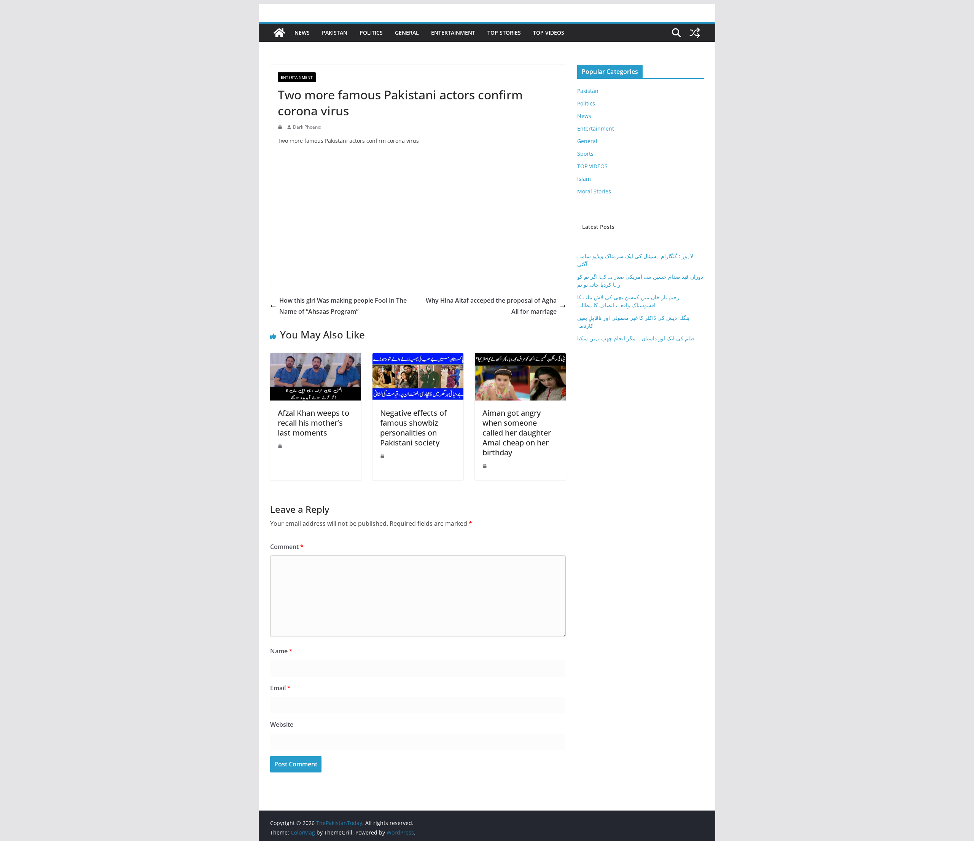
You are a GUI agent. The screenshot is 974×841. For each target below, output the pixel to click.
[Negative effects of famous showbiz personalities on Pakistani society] (417, 358)
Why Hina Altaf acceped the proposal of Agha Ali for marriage (491, 306)
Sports (585, 153)
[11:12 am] (383, 456)
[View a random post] (695, 33)
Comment (287, 547)
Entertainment (453, 32)
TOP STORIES (504, 32)
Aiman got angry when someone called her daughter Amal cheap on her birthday (516, 433)
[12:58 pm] (485, 466)
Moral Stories (594, 191)
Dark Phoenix (307, 127)
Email (280, 688)
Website (281, 724)
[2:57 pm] (281, 127)
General (407, 32)
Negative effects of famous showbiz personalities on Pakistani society (413, 428)
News (302, 32)
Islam (584, 178)
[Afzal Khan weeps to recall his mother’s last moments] (315, 358)
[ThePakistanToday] (279, 33)
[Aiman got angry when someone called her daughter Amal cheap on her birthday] (520, 358)
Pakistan (334, 32)
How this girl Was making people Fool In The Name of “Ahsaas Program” (343, 306)
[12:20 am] (281, 446)
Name (281, 651)
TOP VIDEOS (548, 32)
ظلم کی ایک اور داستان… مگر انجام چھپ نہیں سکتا (635, 338)
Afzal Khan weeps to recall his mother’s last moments (313, 423)
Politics (371, 32)
